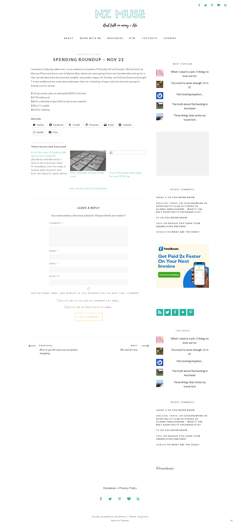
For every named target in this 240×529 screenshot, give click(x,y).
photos (90, 189)
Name (53, 251)
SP (158, 218)
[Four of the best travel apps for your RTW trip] (127, 161)
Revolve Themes (120, 520)
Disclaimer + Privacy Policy (120, 488)
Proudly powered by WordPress (109, 516)
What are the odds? (186, 232)
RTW (132, 38)
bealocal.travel (167, 203)
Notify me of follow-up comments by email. (90, 301)
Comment (56, 223)
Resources (115, 38)
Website (54, 276)
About (69, 38)
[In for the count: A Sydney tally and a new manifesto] (50, 163)
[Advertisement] (182, 154)
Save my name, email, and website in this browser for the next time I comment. (85, 293)
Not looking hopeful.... (190, 94)
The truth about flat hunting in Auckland (190, 106)
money (80, 189)
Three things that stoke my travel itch (190, 117)
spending (101, 189)
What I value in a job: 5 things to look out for (190, 73)
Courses (170, 38)
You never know (183, 197)
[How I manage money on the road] (88, 161)
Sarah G (161, 197)
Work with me (90, 38)
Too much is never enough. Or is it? (190, 85)
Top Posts (150, 38)
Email (54, 264)
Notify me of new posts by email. (90, 307)
